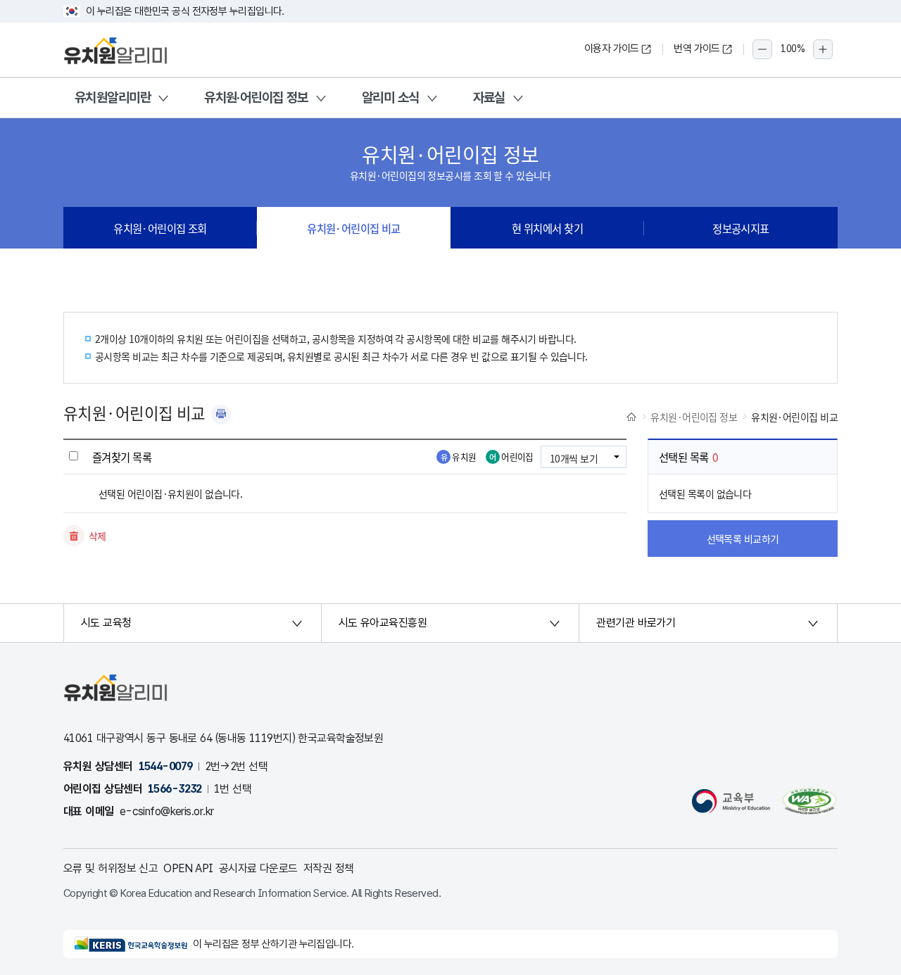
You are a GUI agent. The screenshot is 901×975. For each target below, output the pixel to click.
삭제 (97, 536)
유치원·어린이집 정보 (256, 97)
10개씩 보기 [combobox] (574, 458)
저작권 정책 (328, 868)
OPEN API (188, 868)
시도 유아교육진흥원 (383, 622)
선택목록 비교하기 (743, 538)
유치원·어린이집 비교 (354, 228)
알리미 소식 (391, 97)
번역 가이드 (697, 48)
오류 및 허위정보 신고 (110, 868)
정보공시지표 (740, 228)
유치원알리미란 (113, 97)
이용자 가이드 (611, 48)
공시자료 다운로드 (258, 868)
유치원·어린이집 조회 (160, 228)
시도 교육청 (106, 622)
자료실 (489, 97)
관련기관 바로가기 (635, 622)
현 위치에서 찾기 (547, 228)
